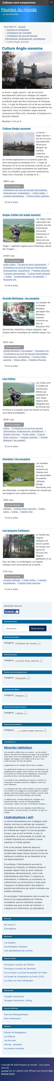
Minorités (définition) (18, 747)
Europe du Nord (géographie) (32, 264)
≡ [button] (51, 2)
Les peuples (9, 942)
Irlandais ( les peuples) (16, 459)
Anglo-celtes (39, 193)
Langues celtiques (29, 437)
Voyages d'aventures (14, 996)
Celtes (9, 276)
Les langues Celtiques (16, 530)
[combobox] (16, 628)
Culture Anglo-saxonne (17, 128)
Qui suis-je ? (10, 924)
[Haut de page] (49, 1076)
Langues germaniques (13, 196)
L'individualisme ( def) (18, 817)
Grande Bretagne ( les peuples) (29, 276)
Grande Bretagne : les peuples (21, 298)
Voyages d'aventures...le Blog (18, 1000)
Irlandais (7, 508)
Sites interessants (12, 1018)
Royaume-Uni (9, 279)
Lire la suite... (12, 202)
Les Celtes (9, 378)
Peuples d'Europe (41, 270)
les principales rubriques (15, 946)
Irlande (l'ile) (27, 511)
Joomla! (5, 1071)
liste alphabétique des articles (18, 950)
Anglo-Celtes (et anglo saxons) (22, 214)
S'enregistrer (10, 928)
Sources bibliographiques (16, 1014)
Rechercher (39, 628)
